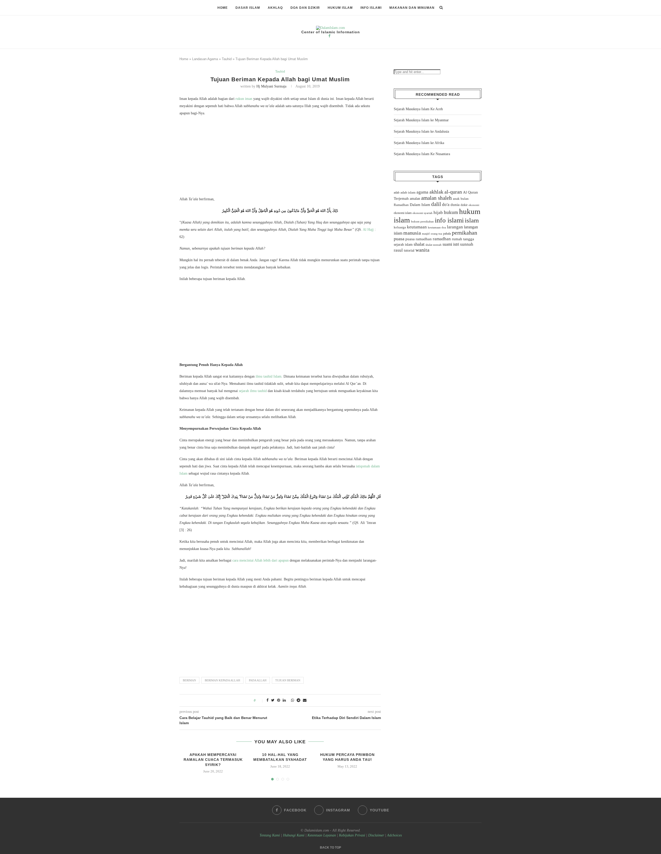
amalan (415, 199)
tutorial (409, 250)
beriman (189, 680)
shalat (419, 244)
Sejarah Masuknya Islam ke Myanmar (421, 120)
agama (422, 192)
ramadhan (442, 238)
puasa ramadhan (418, 239)
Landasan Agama (205, 59)
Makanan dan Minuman (412, 8)
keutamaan (417, 226)
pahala (447, 233)
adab (396, 192)
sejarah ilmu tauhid (253, 391)
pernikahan (464, 233)
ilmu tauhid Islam (268, 376)
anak (456, 199)
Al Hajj (368, 230)
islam (472, 220)
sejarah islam (403, 244)
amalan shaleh (436, 198)
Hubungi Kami (293, 835)
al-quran (453, 192)
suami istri (451, 244)
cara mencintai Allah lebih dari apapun (260, 560)
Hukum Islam (340, 8)
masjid (426, 233)
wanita (422, 250)
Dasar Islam (247, 8)
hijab (438, 212)
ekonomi (474, 204)
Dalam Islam (420, 205)
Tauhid (227, 59)
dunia (455, 205)
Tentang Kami (270, 835)
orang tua (436, 233)
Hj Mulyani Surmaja (271, 86)
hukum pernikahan (422, 221)
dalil (436, 204)
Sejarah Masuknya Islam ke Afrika (419, 143)
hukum (451, 212)
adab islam (407, 192)
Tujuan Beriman (287, 680)
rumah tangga (463, 239)
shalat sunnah (434, 244)
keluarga (400, 227)
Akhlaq (275, 8)
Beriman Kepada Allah (222, 680)
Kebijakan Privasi (352, 835)
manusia (412, 233)
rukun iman (243, 99)
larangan (455, 226)
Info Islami (371, 8)
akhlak (436, 192)
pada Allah (257, 680)
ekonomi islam (403, 213)
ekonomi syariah (422, 213)
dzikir (464, 205)
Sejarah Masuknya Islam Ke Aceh (418, 109)
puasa (399, 238)
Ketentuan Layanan (322, 835)
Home (222, 8)
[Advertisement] (280, 157)
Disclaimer (376, 835)
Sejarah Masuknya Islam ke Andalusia (421, 131)
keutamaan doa (437, 227)
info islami (449, 220)
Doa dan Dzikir (305, 8)
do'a (446, 204)
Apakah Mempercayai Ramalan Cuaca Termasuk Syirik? (213, 760)
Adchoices (394, 835)
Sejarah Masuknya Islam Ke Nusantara (422, 154)
